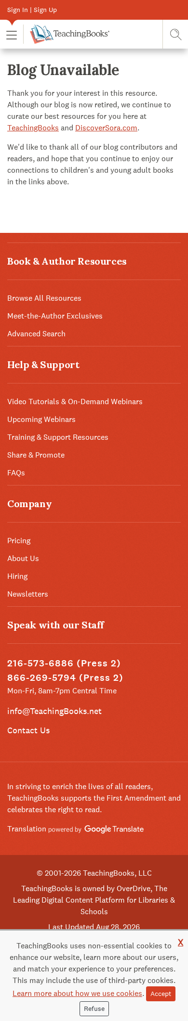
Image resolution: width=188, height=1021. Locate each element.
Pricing (18, 541)
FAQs (16, 473)
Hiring (17, 576)
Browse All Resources (44, 298)
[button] (11, 34)
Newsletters (27, 594)
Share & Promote (36, 455)
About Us (23, 558)
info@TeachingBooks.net (54, 710)
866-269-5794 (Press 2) (65, 677)
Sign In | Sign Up (32, 9)
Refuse (94, 1008)
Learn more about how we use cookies (77, 993)
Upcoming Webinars (41, 419)
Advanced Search (36, 334)
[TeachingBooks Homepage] (66, 34)
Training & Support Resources (57, 437)
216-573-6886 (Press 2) (64, 663)
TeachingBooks (33, 128)
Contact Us (28, 730)
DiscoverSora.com (106, 128)
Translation (27, 829)
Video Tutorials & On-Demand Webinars (75, 401)
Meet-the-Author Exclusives (55, 316)
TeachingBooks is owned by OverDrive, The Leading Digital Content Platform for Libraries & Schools (94, 900)
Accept (160, 993)
